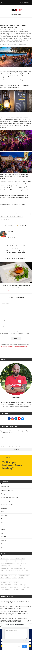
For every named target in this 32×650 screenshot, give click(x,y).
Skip (19, 646)
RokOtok (3, 540)
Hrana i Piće (4, 515)
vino (26, 584)
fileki (9, 565)
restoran (8, 577)
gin (20, 565)
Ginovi (3, 511)
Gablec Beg (4, 508)
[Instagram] (22, 2)
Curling (3, 494)
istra (27, 570)
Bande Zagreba (5, 486)
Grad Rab (3, 213)
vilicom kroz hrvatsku (6, 584)
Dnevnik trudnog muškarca (8, 501)
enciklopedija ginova (21, 563)
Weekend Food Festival (15, 587)
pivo (15, 575)
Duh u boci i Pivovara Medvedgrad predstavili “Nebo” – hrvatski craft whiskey (14, 602)
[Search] (30, 2)
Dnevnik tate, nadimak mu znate (9, 497)
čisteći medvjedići (15, 589)
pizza (2, 577)
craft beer (3, 561)
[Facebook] (20, 2)
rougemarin (4, 580)
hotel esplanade (5, 568)
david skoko (11, 561)
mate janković (22, 573)
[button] (1, 276)
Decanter (18, 561)
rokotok (21, 577)
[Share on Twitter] (22, 226)
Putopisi (3, 529)
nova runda (4, 575)
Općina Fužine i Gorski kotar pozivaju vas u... (16, 285)
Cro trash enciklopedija (7, 490)
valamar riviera (5, 219)
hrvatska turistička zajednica (18, 568)
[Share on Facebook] (20, 226)
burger (17, 558)
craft (22, 558)
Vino (2, 547)
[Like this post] (18, 226)
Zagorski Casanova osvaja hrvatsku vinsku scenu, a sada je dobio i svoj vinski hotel (15, 607)
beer (12, 558)
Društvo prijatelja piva (7, 504)
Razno (3, 533)
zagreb (28, 587)
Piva (2, 522)
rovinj (10, 580)
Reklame (3, 536)
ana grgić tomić (4, 558)
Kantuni (10, 213)
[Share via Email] (25, 226)
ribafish (14, 577)
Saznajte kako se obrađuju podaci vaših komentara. (13, 346)
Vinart (15, 584)
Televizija (3, 544)
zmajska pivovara (5, 589)
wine (24, 587)
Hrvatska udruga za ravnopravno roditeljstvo (12, 570)
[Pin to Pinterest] (23, 226)
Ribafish (4, 44)
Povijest (3, 526)
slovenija (17, 580)
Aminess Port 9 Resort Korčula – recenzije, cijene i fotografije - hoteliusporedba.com (13, 619)
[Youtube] (26, 2)
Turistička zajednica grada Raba (13, 216)
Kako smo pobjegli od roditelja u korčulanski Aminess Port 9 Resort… (14, 614)
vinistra (21, 584)
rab (2, 216)
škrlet (22, 589)
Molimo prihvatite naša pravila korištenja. (12, 447)
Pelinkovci (3, 519)
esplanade (3, 565)
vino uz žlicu (4, 587)
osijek (10, 575)
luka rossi (13, 573)
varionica (15, 582)
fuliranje (15, 565)
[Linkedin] (24, 2)
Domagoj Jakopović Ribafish (7, 563)
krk (8, 573)
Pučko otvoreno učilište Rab (22, 213)
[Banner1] (16, 465)
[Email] (27, 2)
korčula (3, 573)
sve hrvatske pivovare (6, 582)
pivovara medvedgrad (24, 575)
